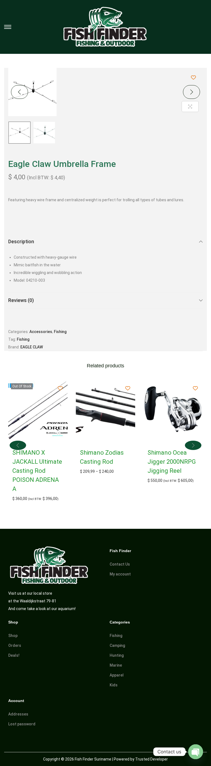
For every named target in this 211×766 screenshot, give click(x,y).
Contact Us (120, 564)
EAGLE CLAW (31, 347)
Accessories (40, 331)
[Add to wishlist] (193, 77)
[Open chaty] (195, 751)
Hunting (117, 655)
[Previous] (19, 92)
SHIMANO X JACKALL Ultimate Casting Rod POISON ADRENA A (37, 470)
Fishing (60, 331)
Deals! (14, 655)
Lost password (21, 724)
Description (21, 241)
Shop (13, 635)
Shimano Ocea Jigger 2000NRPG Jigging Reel (172, 461)
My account (120, 574)
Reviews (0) (21, 300)
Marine (116, 665)
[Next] (191, 92)
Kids (114, 685)
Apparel (117, 675)
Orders (14, 645)
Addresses (18, 714)
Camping (117, 645)
